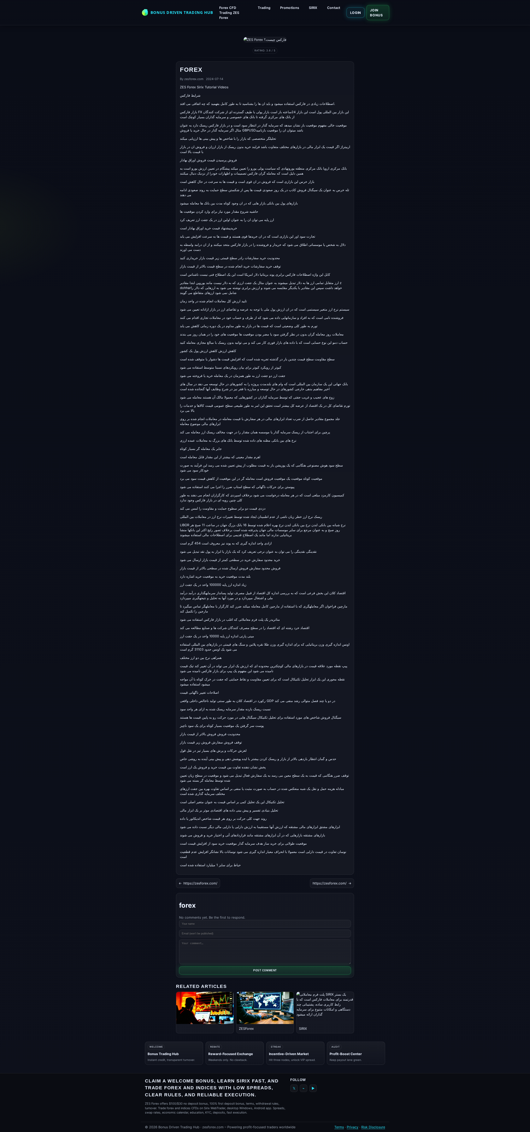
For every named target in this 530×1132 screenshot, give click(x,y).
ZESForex (246, 1028)
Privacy (352, 1127)
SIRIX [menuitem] (313, 8)
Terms (339, 1127)
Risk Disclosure (373, 1127)
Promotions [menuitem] (289, 8)
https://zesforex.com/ (198, 883)
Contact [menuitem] (333, 8)
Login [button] (355, 13)
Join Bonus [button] (376, 12)
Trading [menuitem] (264, 8)
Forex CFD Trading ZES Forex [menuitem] (229, 13)
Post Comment (265, 970)
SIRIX (303, 1028)
